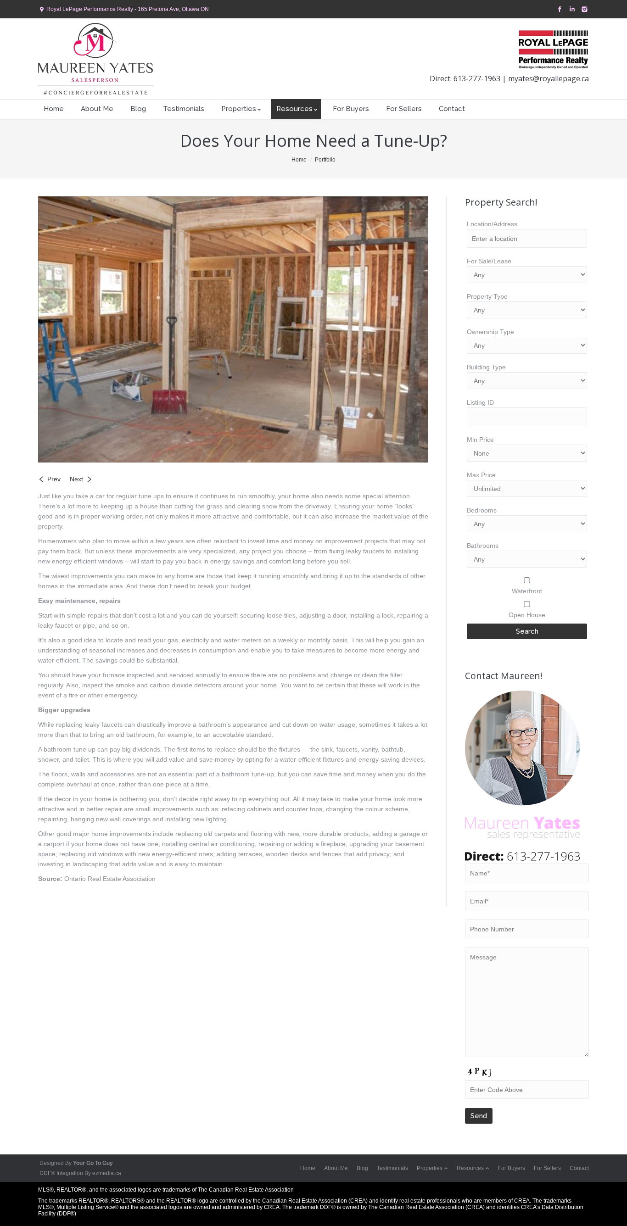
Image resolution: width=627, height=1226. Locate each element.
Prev (54, 479)
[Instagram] (583, 9)
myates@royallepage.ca (547, 78)
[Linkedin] (571, 9)
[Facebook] (559, 9)
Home (299, 159)
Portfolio (325, 159)
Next (76, 479)
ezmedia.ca (106, 1173)
